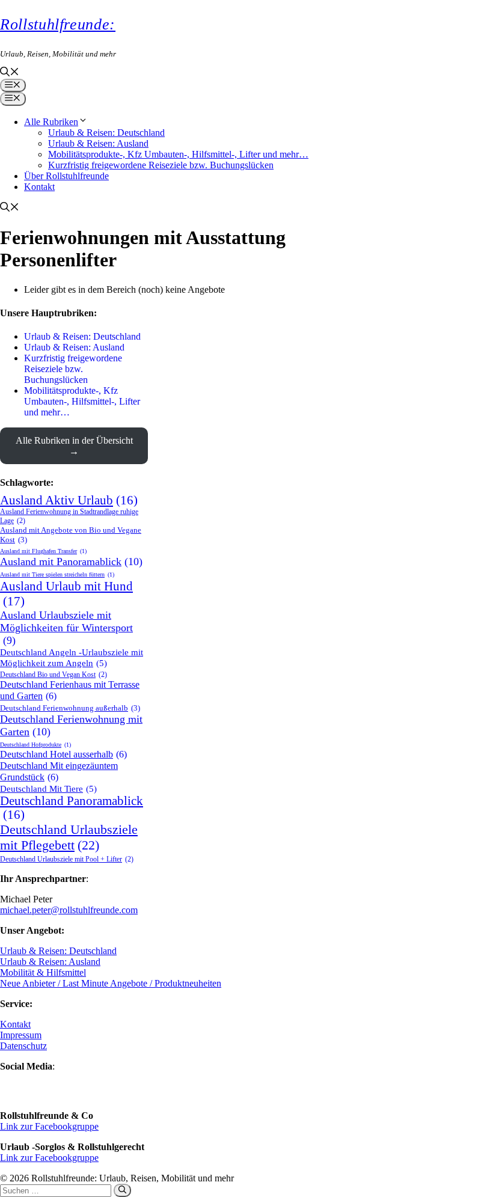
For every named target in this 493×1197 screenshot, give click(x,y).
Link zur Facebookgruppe (49, 1126)
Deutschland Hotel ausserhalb (63, 754)
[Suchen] (122, 1190)
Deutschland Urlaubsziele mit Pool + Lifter (66, 859)
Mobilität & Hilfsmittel (43, 972)
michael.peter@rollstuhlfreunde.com (69, 910)
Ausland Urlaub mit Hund (66, 593)
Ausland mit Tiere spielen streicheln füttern (57, 574)
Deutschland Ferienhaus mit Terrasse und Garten (69, 690)
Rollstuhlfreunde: (57, 24)
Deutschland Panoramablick (71, 807)
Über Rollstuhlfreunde (66, 176)
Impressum (20, 1035)
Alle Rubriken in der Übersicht (74, 440)
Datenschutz (23, 1046)
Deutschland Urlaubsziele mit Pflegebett (69, 837)
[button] (9, 73)
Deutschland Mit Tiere (48, 788)
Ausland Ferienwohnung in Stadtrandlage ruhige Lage (69, 516)
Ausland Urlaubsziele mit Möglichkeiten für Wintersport (66, 627)
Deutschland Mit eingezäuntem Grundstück (59, 772)
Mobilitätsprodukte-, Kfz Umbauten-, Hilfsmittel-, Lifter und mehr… (178, 154)
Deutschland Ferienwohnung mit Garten (71, 725)
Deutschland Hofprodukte (35, 744)
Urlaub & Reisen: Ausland (98, 143)
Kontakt (39, 187)
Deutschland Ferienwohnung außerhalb (70, 707)
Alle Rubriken (51, 122)
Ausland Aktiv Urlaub (69, 500)
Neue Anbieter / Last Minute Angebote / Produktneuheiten (110, 983)
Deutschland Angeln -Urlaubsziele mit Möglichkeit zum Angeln (71, 657)
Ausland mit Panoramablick (71, 562)
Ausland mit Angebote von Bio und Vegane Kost (70, 534)
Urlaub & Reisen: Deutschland (106, 132)
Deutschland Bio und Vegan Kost (53, 674)
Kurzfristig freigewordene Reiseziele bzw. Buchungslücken (161, 165)
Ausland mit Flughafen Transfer (43, 551)
